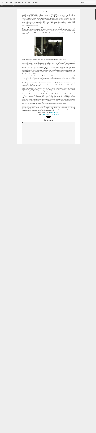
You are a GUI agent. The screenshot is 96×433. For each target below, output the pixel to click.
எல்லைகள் (48, 114)
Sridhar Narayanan (54, 112)
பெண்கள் (57, 114)
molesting (43, 114)
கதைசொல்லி (13, 5)
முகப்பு (8, 5)
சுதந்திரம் (53, 114)
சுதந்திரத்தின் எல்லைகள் (47, 12)
